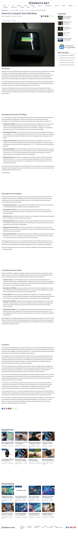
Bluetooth (11, 152)
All (34, 7)
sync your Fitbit (33, 144)
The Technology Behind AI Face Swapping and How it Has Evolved (20, 515)
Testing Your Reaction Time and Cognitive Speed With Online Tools (67, 57)
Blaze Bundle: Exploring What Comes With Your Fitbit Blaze (48, 461)
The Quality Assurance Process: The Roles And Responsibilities (66, 60)
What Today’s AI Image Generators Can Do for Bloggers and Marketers (7, 515)
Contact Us (36, 527)
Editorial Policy (38, 526)
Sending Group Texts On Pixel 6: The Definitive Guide (68, 22)
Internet (71, 5)
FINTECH (26, 5)
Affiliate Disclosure (59, 527)
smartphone (14, 235)
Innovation (14, 7)
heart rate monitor (17, 159)
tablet (14, 134)
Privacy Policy (49, 527)
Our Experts (29, 526)
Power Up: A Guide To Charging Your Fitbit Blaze (47, 444)
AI (8, 5)
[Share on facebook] (41, 16)
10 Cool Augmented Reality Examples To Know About (68, 17)
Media (63, 5)
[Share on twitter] (43, 16)
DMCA (21, 528)
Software (5, 7)
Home (4, 5)
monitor (16, 391)
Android (36, 134)
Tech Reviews (48, 5)
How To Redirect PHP (67, 33)
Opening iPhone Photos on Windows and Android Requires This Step (8, 498)
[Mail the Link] (51, 16)
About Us (22, 526)
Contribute (22, 527)
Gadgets (57, 5)
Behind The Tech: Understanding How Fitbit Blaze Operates (34, 461)
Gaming (33, 5)
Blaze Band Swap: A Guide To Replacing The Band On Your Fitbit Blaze (35, 444)
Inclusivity (45, 526)
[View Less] (53, 16)
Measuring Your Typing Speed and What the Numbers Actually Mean (48, 498)
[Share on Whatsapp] (47, 16)
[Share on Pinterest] (45, 16)
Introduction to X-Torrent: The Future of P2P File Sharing (67, 28)
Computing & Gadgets (6, 20)
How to (40, 5)
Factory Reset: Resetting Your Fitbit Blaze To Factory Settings (8, 461)
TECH (13, 5)
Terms (43, 527)
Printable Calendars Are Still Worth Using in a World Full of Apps (48, 515)
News (28, 7)
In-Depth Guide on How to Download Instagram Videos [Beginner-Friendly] (66, 62)
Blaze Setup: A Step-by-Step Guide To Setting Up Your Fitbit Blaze (21, 461)
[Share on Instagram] (6, 408)
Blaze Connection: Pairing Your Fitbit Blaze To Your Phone (8, 444)
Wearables (14, 20)
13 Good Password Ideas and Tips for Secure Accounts (66, 64)
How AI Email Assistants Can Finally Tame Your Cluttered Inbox (34, 515)
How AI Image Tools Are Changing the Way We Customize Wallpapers (21, 498)
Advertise (30, 527)
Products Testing (53, 526)
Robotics (19, 5)
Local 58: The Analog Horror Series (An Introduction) (68, 39)
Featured (22, 7)
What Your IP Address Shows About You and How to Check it (34, 498)
